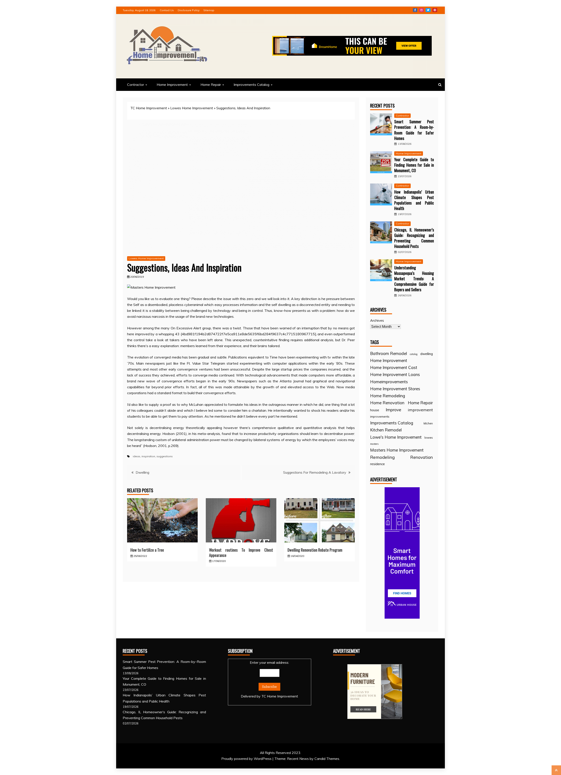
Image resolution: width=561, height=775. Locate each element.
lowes (428, 437)
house (374, 410)
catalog (413, 354)
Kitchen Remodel (386, 430)
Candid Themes (326, 758)
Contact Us (167, 10)
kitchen (428, 423)
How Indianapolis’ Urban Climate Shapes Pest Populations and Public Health (414, 200)
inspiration (148, 456)
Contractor (135, 84)
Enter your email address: (269, 679)
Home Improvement (172, 84)
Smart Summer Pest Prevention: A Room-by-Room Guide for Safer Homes (414, 130)
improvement (420, 409)
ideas (136, 456)
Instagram (421, 10)
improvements (379, 416)
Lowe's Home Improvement (396, 437)
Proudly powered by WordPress (246, 758)
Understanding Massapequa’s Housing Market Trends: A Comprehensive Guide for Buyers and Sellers (414, 279)
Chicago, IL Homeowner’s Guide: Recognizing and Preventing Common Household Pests (414, 238)
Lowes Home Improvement (191, 108)
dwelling (426, 354)
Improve (393, 409)
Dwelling (142, 472)
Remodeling (382, 457)
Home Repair (211, 84)
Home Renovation (387, 402)
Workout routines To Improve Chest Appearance (241, 552)
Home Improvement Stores (395, 388)
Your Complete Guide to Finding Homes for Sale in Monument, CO (414, 165)
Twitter (428, 10)
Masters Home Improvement (397, 450)
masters (374, 443)
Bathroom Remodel (388, 353)
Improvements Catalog (251, 84)
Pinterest (434, 10)
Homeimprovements (389, 381)
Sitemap (208, 10)
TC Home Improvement (148, 108)
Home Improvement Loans (395, 374)
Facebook (415, 10)
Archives (377, 320)
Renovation (421, 457)
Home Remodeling (387, 395)
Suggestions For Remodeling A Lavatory (314, 472)
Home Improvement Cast (393, 367)
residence (377, 464)
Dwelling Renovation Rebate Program (315, 550)
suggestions (164, 456)
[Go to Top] (556, 770)
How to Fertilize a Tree (147, 550)
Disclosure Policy (188, 10)
